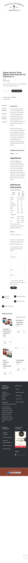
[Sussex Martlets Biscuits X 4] (20, 352)
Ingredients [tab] (4, 113)
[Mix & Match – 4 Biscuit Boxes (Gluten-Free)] (20, 317)
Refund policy (19, 395)
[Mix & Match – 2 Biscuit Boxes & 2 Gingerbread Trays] (7, 321)
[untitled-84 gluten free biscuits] (14, 42)
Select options (5, 342)
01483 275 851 (5, 402)
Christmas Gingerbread (5, 433)
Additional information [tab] (4, 109)
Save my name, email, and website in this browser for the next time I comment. (17, 282)
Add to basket (17, 90)
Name (11, 269)
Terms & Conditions (20, 402)
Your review (13, 256)
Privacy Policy (19, 398)
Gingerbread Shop (6, 448)
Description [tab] (4, 105)
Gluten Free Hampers (7, 437)
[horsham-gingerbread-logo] (14, 3)
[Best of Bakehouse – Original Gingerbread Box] (7, 352)
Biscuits (9, 97)
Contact (17, 389)
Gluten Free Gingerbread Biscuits (7, 441)
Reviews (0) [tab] (4, 121)
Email (11, 275)
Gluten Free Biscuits (7, 445)
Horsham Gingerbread (16, 468)
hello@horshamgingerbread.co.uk (9, 404)
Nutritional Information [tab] (4, 117)
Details (10, 341)
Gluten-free (7, 99)
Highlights (14, 97)
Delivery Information (20, 392)
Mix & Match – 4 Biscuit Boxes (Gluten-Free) (20, 322)
